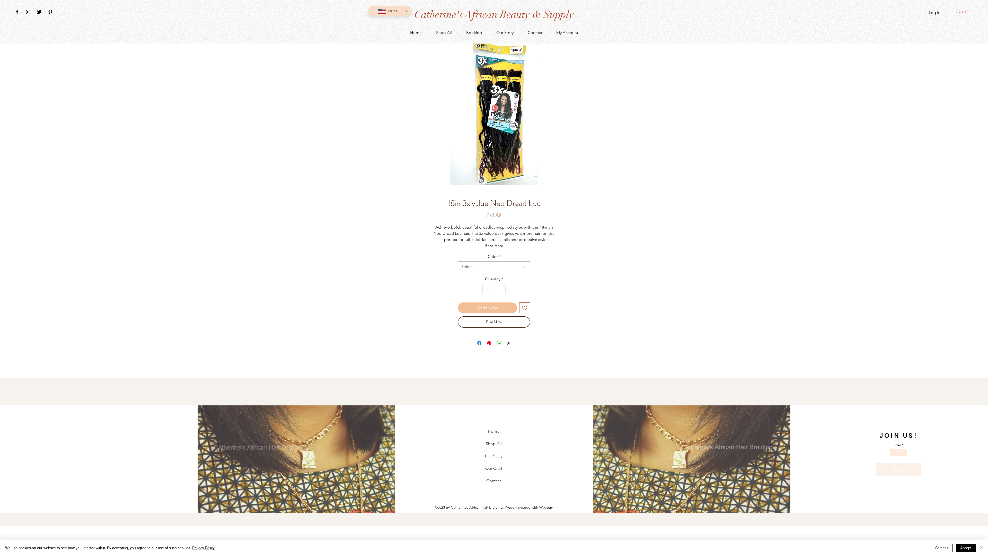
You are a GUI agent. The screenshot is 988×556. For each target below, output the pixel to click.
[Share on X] (509, 343)
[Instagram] (28, 12)
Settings (941, 547)
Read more (494, 245)
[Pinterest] (50, 12)
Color (494, 256)
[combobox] (494, 267)
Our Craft (493, 468)
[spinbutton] (494, 289)
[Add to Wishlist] (524, 307)
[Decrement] (486, 289)
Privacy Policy (203, 547)
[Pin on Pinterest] (489, 343)
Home (494, 431)
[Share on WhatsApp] (499, 343)
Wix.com (546, 507)
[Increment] (501, 289)
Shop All (494, 443)
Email (897, 445)
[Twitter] (39, 12)
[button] (963, 12)
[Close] (982, 548)
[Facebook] (17, 12)
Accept (965, 547)
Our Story (493, 456)
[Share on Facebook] (479, 343)
